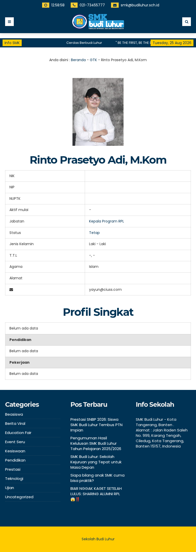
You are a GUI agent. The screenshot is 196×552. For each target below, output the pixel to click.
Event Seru (15, 441)
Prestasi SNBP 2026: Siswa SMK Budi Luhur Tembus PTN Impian (96, 425)
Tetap (94, 232)
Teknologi (14, 478)
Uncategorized (19, 497)
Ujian (9, 487)
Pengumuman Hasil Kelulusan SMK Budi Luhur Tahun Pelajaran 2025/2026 (95, 443)
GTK (93, 59)
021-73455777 (92, 5)
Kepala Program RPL (106, 221)
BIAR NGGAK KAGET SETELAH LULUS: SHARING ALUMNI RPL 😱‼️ (96, 494)
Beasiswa (14, 414)
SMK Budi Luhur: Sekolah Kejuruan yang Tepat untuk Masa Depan (95, 462)
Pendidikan (15, 460)
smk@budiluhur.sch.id (140, 5)
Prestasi (12, 469)
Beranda (78, 59)
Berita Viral (15, 423)
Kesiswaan (15, 451)
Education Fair (18, 432)
